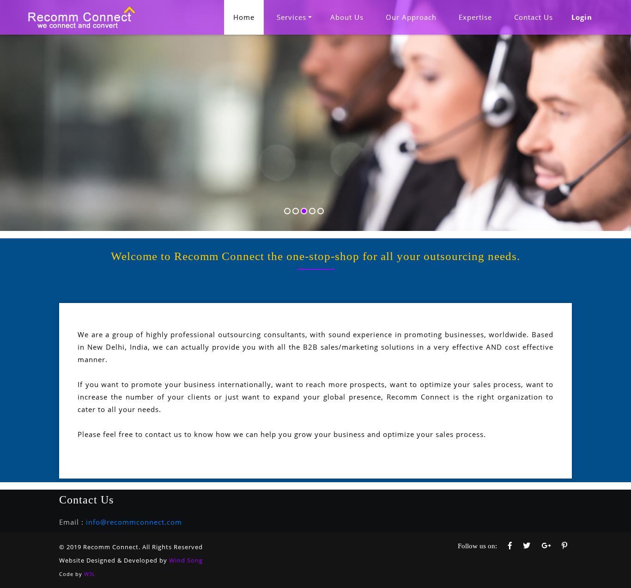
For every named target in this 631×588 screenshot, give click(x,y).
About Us (347, 17)
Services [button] (291, 17)
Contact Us (533, 17)
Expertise (475, 17)
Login (581, 17)
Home (248, 17)
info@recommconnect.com (134, 522)
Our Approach (411, 17)
